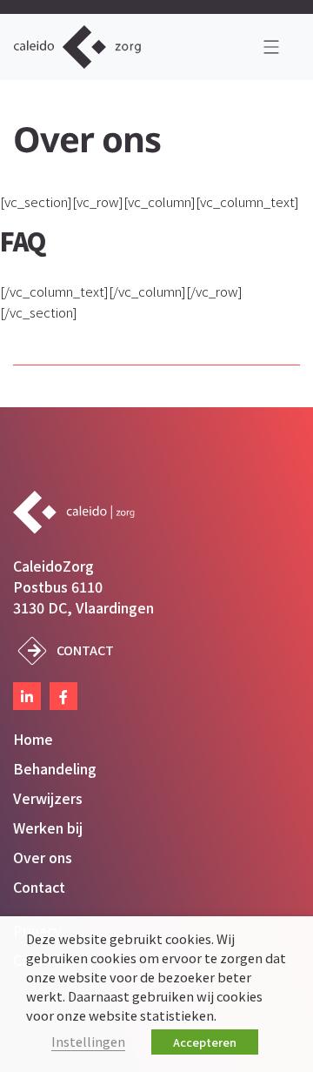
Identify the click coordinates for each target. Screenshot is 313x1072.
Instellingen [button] (88, 1041)
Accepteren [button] (204, 1042)
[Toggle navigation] (271, 47)
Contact (85, 649)
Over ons (42, 857)
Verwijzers (48, 797)
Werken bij (48, 827)
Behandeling (55, 768)
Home (33, 738)
